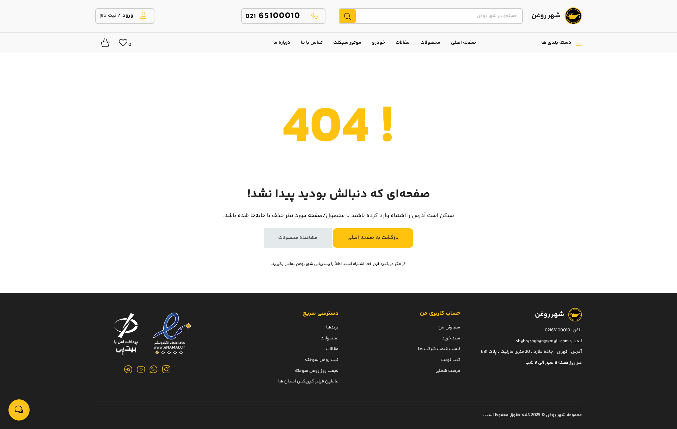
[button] (532, 43)
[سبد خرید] (102, 45)
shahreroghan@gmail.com (542, 340)
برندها (332, 327)
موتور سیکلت (347, 43)
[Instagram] (166, 369)
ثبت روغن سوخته (321, 359)
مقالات (403, 43)
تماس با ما (312, 43)
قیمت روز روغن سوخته (316, 370)
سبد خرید (451, 338)
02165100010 (557, 330)
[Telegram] (128, 369)
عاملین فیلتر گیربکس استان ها (308, 381)
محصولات (430, 43)
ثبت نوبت (450, 359)
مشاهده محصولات (297, 238)
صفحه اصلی (463, 43)
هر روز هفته (570, 362)
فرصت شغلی (447, 370)
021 (273, 16)
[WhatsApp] (153, 369)
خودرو (378, 43)
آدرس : (574, 351)
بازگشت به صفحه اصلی (372, 238)
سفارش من (449, 327)
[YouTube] (141, 369)
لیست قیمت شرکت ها (439, 348)
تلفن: (576, 330)
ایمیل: (576, 340)
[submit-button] (347, 16)
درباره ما (281, 43)
